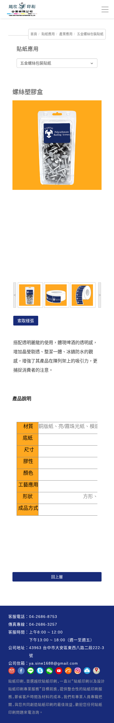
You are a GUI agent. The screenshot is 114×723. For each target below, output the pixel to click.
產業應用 (65, 34)
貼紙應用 (48, 34)
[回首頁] (20, 9)
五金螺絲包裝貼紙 (90, 34)
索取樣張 (25, 320)
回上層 (57, 577)
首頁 (33, 34)
